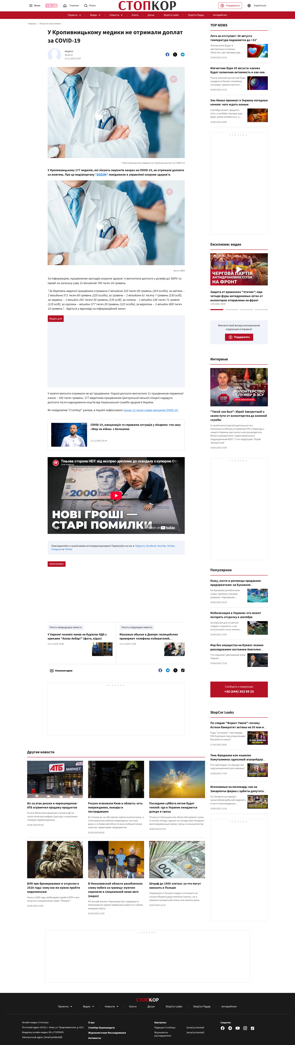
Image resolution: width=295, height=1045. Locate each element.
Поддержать (233, 5)
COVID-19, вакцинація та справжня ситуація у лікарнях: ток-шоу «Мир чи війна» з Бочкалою (135, 427)
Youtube (161, 546)
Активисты (94, 1038)
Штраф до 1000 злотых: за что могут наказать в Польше (175, 886)
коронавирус (56, 564)
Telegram (140, 546)
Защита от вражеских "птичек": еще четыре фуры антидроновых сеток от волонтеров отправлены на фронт (236, 296)
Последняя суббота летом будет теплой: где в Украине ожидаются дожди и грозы (173, 807)
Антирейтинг (220, 15)
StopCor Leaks (171, 15)
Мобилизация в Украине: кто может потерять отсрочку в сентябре (235, 615)
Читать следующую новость (136, 627)
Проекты (73, 15)
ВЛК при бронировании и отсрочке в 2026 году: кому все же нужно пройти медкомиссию (53, 888)
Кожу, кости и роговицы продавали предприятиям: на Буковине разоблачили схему (235, 585)
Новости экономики (50, 23)
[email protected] (53, 1037)
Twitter (170, 546)
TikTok (67, 549)
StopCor (69, 51)
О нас (91, 1022)
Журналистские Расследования (107, 1033)
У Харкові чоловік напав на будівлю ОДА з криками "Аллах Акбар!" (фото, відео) (77, 636)
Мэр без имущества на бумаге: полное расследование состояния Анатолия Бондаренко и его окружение (236, 649)
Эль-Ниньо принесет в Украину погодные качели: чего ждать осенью (239, 102)
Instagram (56, 549)
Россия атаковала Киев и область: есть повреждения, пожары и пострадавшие (115, 807)
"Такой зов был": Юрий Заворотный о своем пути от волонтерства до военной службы (238, 416)
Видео (93, 15)
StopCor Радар (196, 15)
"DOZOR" (101, 175)
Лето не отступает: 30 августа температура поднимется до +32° (233, 38)
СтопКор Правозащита (101, 1028)
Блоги (135, 15)
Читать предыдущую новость (65, 627)
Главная (32, 23)
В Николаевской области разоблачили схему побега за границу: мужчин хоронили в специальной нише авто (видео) (115, 890)
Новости (114, 15)
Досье (151, 15)
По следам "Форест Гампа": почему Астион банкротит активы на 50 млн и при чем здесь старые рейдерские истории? (237, 729)
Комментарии (63, 671)
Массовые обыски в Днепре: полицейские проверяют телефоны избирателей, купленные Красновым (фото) (149, 638)
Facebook (151, 546)
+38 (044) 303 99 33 (239, 691)
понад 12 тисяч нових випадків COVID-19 (150, 410)
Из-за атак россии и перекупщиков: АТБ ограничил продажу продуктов (52, 805)
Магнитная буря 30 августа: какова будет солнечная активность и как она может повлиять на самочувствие (237, 72)
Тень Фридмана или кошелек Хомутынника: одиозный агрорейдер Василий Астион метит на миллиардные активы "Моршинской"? (238, 761)
